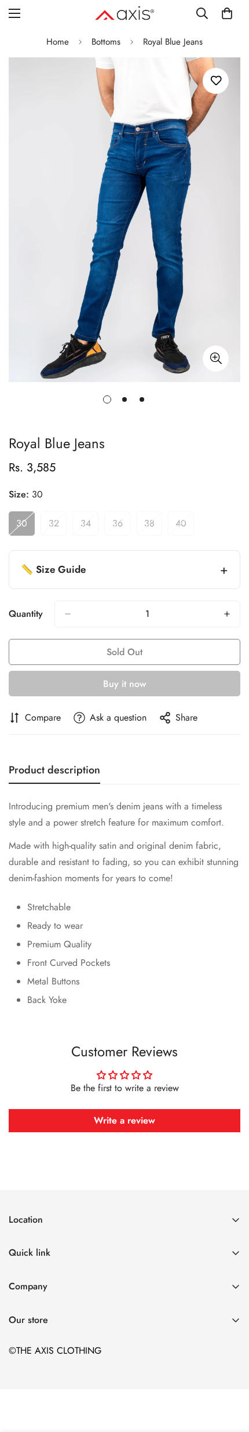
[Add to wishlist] (216, 81)
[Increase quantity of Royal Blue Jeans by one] (227, 614)
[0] (227, 13)
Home (57, 41)
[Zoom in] (216, 359)
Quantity (26, 613)
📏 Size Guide (53, 569)
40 (184, 526)
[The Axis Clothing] (124, 13)
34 (89, 526)
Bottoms (105, 41)
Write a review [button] (124, 1120)
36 (121, 526)
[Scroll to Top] (228, 1370)
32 (58, 526)
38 (153, 526)
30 (25, 526)
